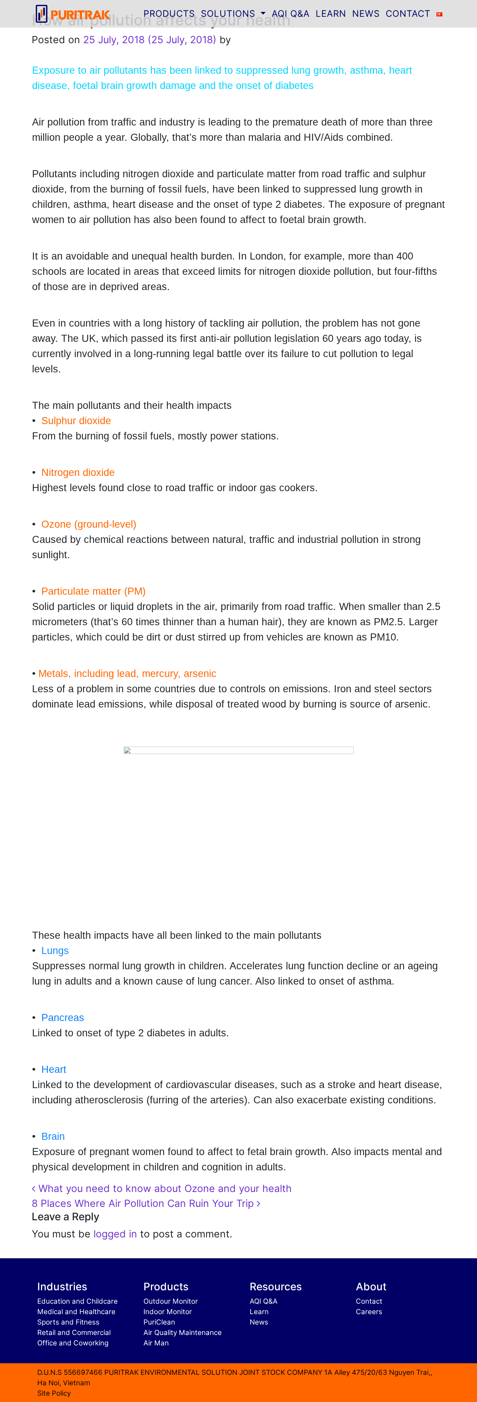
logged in (115, 1234)
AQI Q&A (291, 13)
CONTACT (408, 13)
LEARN (331, 13)
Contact (369, 1301)
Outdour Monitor (170, 1301)
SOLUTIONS (229, 13)
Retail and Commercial (74, 1332)
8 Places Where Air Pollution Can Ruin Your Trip (144, 1203)
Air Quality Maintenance (182, 1332)
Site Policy (54, 1393)
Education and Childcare (77, 1301)
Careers (369, 1311)
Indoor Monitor (167, 1311)
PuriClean (159, 1321)
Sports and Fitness (68, 1321)
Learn (259, 1311)
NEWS (366, 13)
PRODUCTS (169, 13)
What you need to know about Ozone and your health (163, 1188)
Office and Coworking (72, 1342)
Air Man (156, 1342)
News (259, 1321)
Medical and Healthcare (76, 1311)
